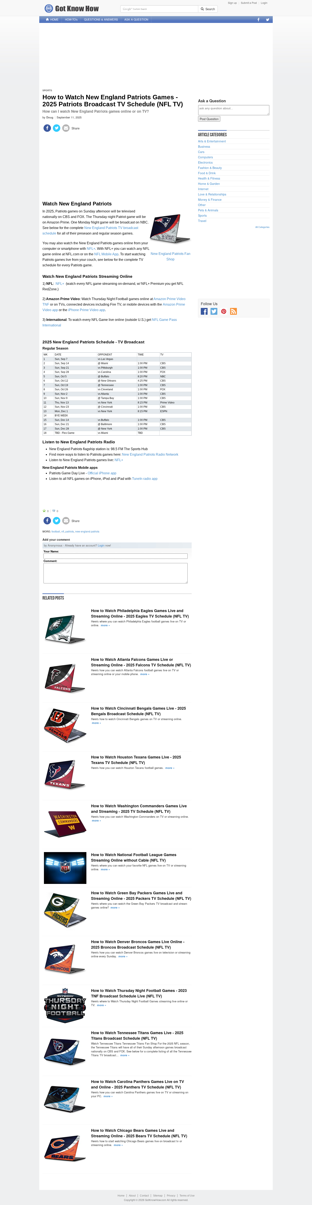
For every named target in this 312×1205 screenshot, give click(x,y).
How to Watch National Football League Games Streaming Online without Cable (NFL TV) (133, 857)
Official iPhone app (102, 473)
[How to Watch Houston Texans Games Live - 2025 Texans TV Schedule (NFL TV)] (65, 775)
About (132, 1195)
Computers (205, 157)
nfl (62, 531)
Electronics (205, 162)
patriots (69, 531)
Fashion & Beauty (210, 168)
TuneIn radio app (144, 478)
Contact (144, 1195)
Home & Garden (209, 183)
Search (209, 9)
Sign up (232, 2)
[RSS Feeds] (233, 311)
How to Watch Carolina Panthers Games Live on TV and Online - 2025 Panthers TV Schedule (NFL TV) (137, 1084)
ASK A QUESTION (136, 19)
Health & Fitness (209, 178)
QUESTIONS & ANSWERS (101, 19)
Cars (201, 152)
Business (204, 146)
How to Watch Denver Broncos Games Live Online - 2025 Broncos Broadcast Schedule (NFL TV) (137, 944)
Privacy (171, 1195)
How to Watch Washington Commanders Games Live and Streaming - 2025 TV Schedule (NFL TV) (139, 808)
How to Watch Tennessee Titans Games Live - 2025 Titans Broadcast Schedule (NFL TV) (137, 1035)
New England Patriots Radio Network (150, 454)
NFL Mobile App (106, 254)
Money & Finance (210, 199)
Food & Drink (207, 173)
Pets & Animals (208, 210)
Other (202, 205)
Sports (47, 90)
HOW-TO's (71, 19)
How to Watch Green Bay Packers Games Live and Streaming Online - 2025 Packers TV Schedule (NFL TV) (141, 895)
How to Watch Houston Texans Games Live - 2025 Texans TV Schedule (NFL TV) (136, 759)
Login (264, 2)
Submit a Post (249, 2)
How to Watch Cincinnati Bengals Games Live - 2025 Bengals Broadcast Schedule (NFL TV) (138, 710)
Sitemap (158, 1195)
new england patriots (87, 531)
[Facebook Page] (258, 19)
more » (105, 625)
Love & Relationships (212, 194)
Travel (202, 221)
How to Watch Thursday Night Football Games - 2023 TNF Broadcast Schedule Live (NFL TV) (139, 993)
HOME (54, 19)
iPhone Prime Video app (86, 310)
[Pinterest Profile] (223, 311)
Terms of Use (187, 1195)
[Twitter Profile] (268, 19)
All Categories (262, 227)
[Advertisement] (156, 56)
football (56, 531)
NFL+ (91, 248)
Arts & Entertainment (212, 141)
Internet (203, 189)
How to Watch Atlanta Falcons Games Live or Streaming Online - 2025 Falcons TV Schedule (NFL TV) (141, 662)
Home (121, 1195)
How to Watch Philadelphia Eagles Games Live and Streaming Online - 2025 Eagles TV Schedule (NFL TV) (140, 613)
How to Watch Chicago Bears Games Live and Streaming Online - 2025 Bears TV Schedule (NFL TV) (139, 1133)
